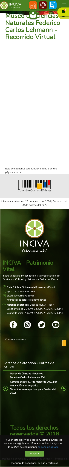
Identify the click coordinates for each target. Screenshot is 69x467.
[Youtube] (55, 324)
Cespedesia (33, 5)
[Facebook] (13, 324)
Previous (6, 388)
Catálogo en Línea (33, 15)
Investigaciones (53, 5)
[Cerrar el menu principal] (64, 5)
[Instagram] (27, 324)
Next (64, 388)
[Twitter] (41, 324)
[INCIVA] (13, 5)
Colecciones (43, 5)
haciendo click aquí (48, 447)
